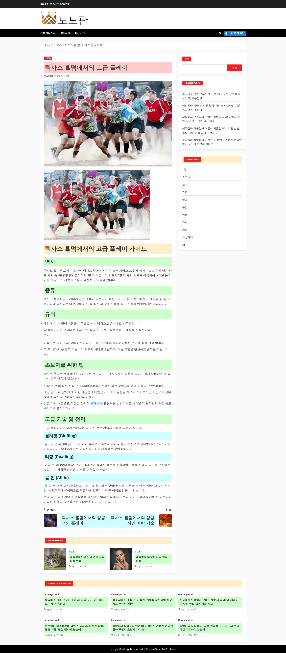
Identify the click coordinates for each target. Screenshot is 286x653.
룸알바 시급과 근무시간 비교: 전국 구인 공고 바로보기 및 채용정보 (75, 602)
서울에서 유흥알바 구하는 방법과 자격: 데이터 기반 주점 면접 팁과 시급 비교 (209, 602)
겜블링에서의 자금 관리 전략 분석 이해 (87, 559)
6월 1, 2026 (187, 635)
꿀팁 (185, 199)
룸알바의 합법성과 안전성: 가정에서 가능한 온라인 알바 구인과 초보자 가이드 (142, 627)
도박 (185, 184)
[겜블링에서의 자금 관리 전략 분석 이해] (55, 559)
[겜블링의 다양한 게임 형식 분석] (121, 559)
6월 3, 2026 (187, 609)
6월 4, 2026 (119, 609)
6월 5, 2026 (52, 609)
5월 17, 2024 (63, 76)
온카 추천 (96, 403)
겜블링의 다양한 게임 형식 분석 (151, 559)
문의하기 (65, 33)
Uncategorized (51, 594)
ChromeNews (153, 649)
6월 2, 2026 (119, 635)
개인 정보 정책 (48, 33)
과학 (185, 222)
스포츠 (48, 58)
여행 (185, 214)
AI (183, 244)
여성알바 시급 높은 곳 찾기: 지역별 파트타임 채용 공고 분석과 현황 (142, 602)
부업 (185, 207)
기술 (185, 229)
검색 (187, 58)
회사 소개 (80, 33)
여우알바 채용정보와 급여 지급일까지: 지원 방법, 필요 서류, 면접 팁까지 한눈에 (74, 627)
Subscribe (236, 33)
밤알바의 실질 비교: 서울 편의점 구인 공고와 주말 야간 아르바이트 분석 (209, 627)
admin (49, 76)
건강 (185, 169)
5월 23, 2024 (78, 566)
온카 (47, 335)
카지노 (186, 192)
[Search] (220, 33)
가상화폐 (187, 237)
